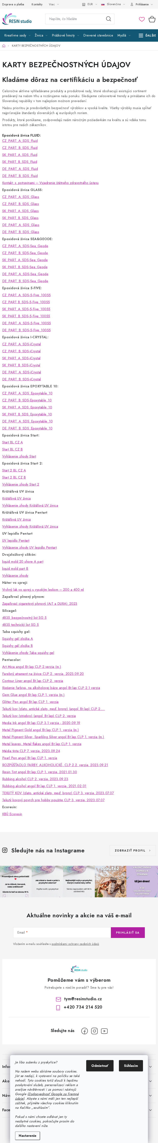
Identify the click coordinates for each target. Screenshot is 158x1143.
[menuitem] (17, 35)
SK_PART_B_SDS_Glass (20, 218)
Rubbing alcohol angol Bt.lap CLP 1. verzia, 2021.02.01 (44, 786)
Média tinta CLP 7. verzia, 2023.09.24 (31, 751)
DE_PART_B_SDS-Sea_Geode (25, 281)
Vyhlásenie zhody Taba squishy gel (28, 652)
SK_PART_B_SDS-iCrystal (21, 365)
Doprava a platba (13, 4)
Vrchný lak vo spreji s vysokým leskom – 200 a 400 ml (43, 589)
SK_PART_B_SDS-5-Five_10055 (26, 316)
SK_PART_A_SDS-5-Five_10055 (26, 309)
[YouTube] (104, 1031)
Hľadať (108, 19)
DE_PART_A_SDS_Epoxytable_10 (27, 421)
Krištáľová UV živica (16, 498)
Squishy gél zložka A (17, 638)
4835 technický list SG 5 (20, 624)
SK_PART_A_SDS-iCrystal (21, 358)
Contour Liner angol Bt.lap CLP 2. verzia (32, 680)
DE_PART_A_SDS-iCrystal (21, 372)
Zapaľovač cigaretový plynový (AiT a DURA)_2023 (39, 603)
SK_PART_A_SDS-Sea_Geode (25, 260)
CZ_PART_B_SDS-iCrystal (21, 351)
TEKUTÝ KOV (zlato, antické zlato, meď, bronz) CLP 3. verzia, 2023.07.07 (58, 793)
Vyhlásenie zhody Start (19, 456)
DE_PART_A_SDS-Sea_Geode (25, 274)
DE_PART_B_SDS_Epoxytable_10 (27, 428)
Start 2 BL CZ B (14, 477)
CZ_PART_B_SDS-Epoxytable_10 (27, 400)
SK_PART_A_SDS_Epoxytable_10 (27, 407)
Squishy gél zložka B (17, 645)
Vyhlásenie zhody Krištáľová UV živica (30, 505)
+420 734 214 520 (83, 1007)
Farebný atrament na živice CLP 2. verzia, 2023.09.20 (43, 673)
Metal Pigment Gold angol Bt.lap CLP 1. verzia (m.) (40, 730)
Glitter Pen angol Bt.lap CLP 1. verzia (30, 701)
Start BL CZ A (12, 442)
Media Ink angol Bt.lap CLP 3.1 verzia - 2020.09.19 (41, 723)
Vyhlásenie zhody (15, 575)
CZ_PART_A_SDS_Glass (20, 197)
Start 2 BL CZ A (14, 470)
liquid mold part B (15, 568)
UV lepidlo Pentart (15, 540)
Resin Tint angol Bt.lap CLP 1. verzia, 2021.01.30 (39, 772)
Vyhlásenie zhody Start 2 (20, 484)
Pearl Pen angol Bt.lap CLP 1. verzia (29, 758)
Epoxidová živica (15, 135)
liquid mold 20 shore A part (22, 561)
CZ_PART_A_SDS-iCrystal (21, 344)
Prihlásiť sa (128, 933)
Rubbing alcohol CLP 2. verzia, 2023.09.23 (35, 779)
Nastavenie (27, 1135)
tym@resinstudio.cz (83, 999)
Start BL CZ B (12, 449)
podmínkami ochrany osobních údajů (75, 944)
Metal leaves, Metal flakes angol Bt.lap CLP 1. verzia (41, 744)
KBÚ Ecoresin (12, 814)
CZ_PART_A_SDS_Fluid (20, 140)
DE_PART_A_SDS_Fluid (20, 168)
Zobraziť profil (130, 850)
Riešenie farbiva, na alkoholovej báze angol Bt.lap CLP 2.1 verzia (51, 687)
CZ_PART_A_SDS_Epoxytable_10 (27, 393)
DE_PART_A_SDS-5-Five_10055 (26, 323)
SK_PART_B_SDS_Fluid (19, 161)
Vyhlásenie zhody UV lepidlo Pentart (29, 547)
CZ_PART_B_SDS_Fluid (20, 147)
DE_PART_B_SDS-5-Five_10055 (26, 330)
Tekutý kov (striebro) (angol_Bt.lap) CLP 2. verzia (39, 716)
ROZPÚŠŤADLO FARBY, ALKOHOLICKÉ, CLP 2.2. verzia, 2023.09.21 (55, 765)
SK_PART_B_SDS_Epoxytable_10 (27, 414)
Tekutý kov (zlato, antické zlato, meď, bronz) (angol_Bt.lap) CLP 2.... (53, 709)
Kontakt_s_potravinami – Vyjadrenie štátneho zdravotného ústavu (50, 182)
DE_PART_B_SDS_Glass (20, 232)
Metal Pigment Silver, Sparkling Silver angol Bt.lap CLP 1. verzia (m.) (53, 737)
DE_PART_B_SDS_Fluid (20, 175)
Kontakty (37, 4)
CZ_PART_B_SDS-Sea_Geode (25, 253)
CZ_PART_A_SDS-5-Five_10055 (26, 295)
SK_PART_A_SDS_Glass (20, 211)
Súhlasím (131, 1065)
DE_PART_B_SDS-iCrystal (21, 379)
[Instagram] (94, 1031)
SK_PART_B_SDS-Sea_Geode (25, 267)
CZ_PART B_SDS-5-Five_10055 (26, 302)
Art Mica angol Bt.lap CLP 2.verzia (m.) (31, 666)
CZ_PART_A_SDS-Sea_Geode (25, 246)
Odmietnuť (99, 1065)
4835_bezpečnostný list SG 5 (24, 617)
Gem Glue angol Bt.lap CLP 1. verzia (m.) (33, 694)
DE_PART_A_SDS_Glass (21, 225)
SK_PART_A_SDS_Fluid (19, 154)
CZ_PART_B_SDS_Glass (20, 204)
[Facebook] (84, 1031)
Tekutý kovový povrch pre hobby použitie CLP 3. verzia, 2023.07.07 (53, 800)
